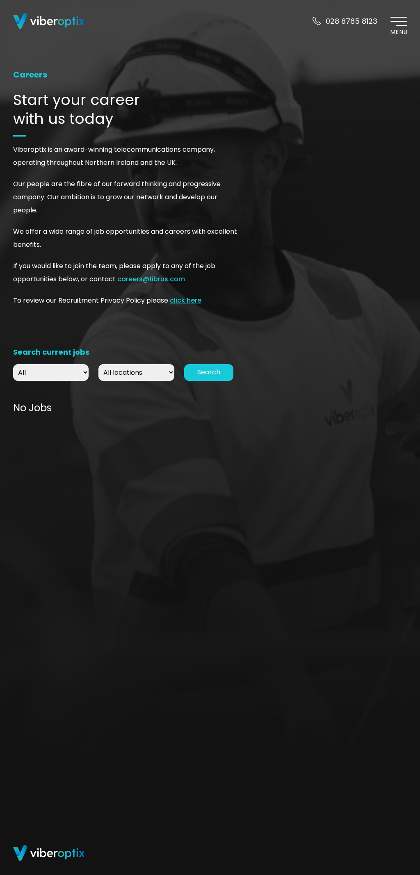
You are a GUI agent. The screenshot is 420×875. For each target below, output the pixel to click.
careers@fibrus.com (151, 279)
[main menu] (398, 21)
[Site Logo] (49, 21)
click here (185, 300)
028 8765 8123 (351, 21)
